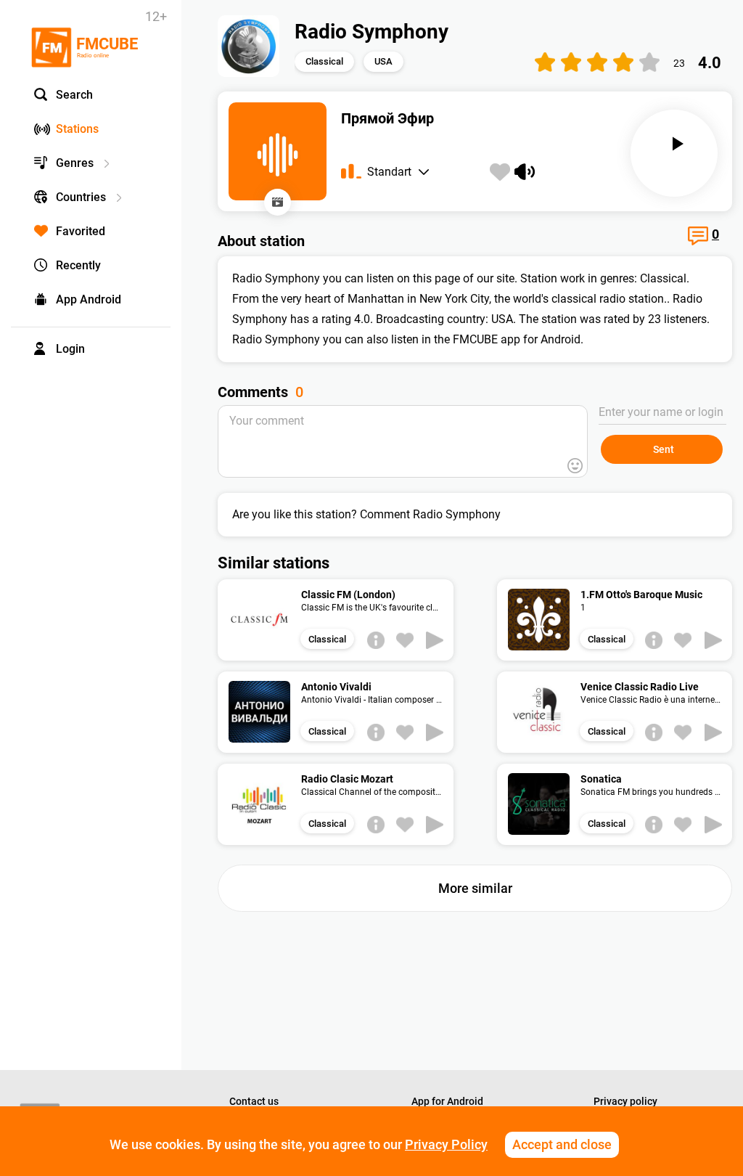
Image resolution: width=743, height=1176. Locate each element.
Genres (75, 163)
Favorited (80, 231)
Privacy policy (625, 1101)
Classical (324, 61)
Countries (81, 197)
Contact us (254, 1101)
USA (383, 61)
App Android (88, 299)
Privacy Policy (446, 1144)
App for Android (447, 1101)
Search (74, 95)
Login (70, 349)
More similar (475, 888)
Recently (78, 265)
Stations (77, 129)
